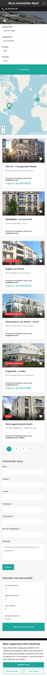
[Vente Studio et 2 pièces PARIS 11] (9, 106)
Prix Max (5, 57)
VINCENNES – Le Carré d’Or (18, 219)
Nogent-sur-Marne (14, 269)
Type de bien (7, 27)
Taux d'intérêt (10, 606)
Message (6, 541)
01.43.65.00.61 (11, 9)
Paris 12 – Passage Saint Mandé (20, 166)
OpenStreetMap (41, 134)
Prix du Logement (11, 585)
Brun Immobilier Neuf (23, 3)
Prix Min (5, 47)
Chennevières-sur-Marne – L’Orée (22, 322)
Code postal (8, 516)
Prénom (6, 479)
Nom (5, 467)
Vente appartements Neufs (19, 424)
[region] (23, 658)
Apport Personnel (11, 595)
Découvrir (23, 158)
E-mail (5, 491)
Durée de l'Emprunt (12, 616)
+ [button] (3, 127)
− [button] (3, 131)
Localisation (7, 37)
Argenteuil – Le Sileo (15, 371)
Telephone (7, 504)
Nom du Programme (11, 529)
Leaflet (33, 134)
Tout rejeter (34, 671)
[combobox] (23, 31)
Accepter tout (23, 665)
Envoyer (8, 567)
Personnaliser (12, 671)
